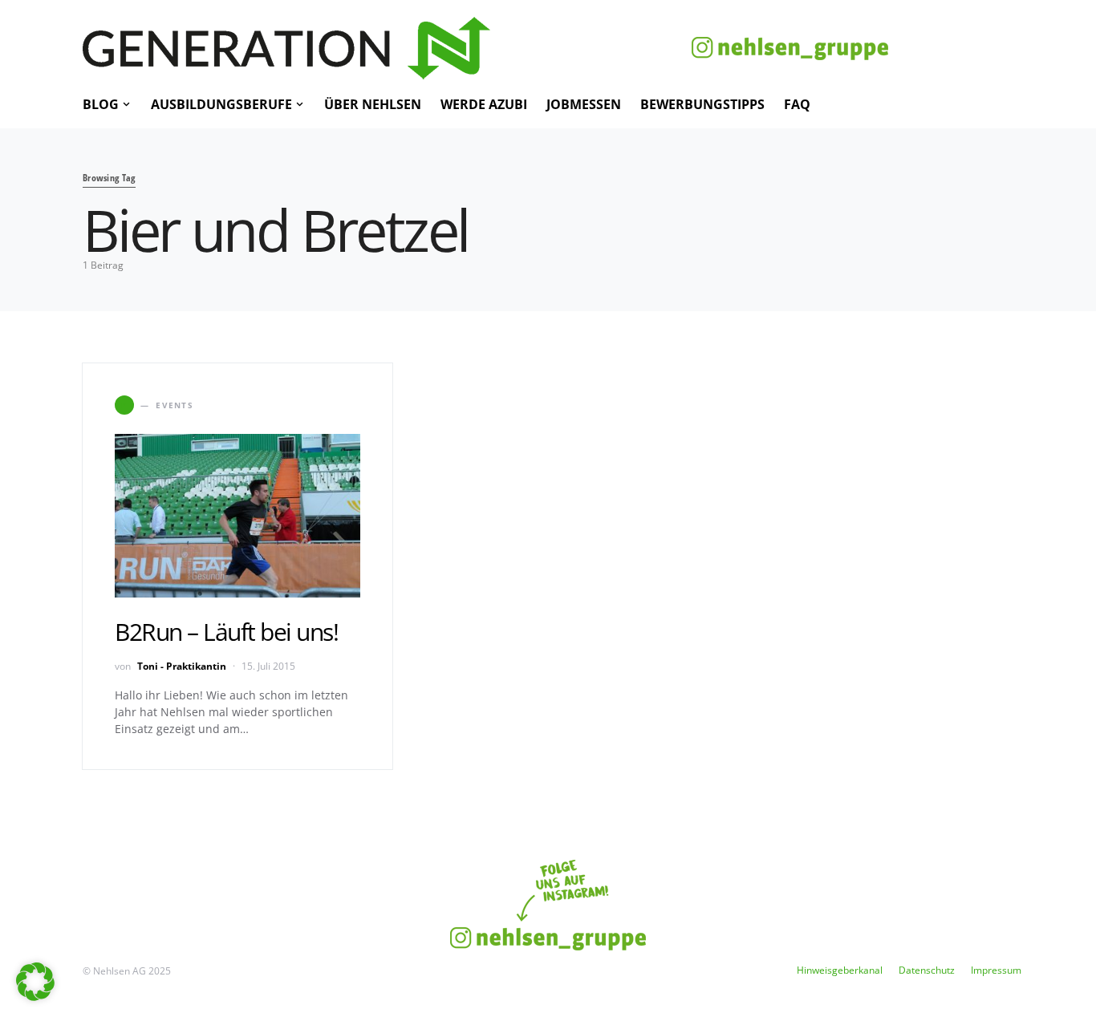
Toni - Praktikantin (181, 666)
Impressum (996, 970)
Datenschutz (927, 970)
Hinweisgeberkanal (840, 970)
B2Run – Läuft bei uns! (226, 631)
